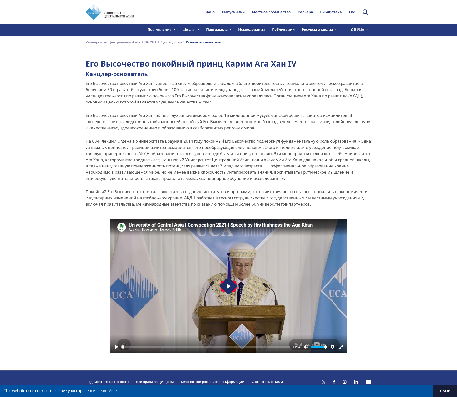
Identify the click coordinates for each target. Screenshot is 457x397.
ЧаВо (210, 12)
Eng (352, 12)
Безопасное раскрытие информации (212, 381)
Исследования (251, 29)
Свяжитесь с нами (267, 381)
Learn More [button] (107, 391)
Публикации (283, 29)
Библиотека (331, 12)
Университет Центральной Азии (113, 42)
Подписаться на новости (107, 381)
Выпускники (233, 12)
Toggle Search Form (365, 12)
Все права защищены (155, 381)
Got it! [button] (445, 391)
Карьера (305, 12)
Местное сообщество (271, 12)
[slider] (205, 347)
